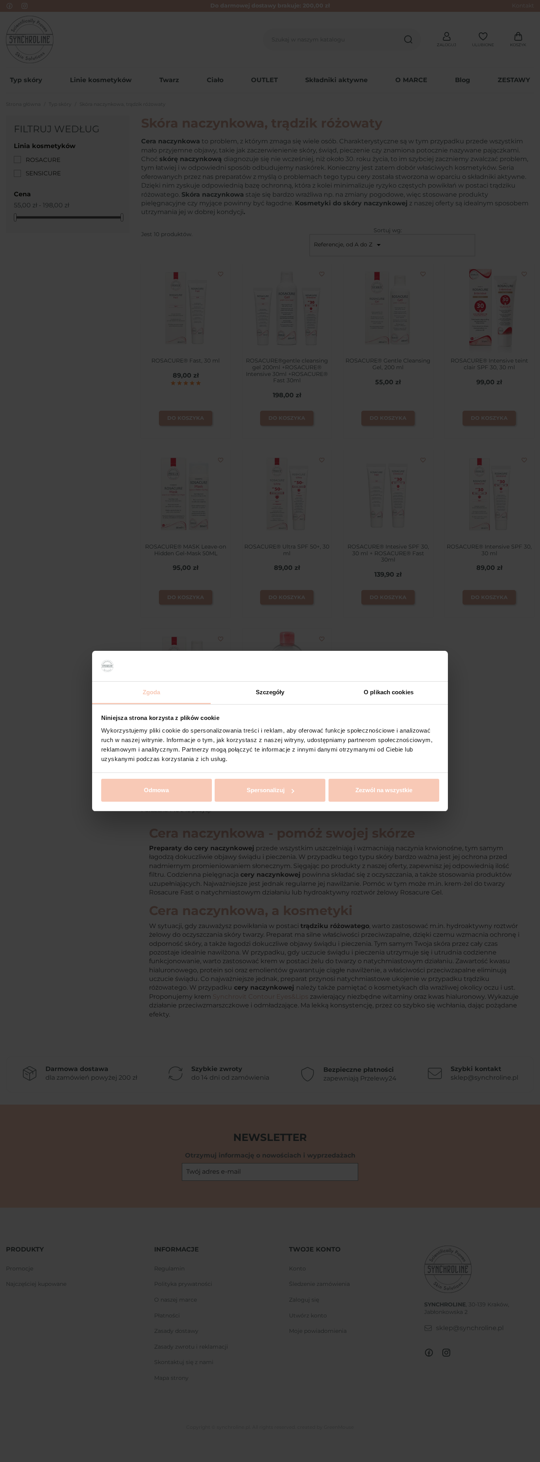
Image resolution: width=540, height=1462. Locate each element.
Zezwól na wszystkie (383, 790)
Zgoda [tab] (151, 692)
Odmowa (156, 790)
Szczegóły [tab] (270, 692)
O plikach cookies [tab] (388, 692)
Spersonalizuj (266, 790)
